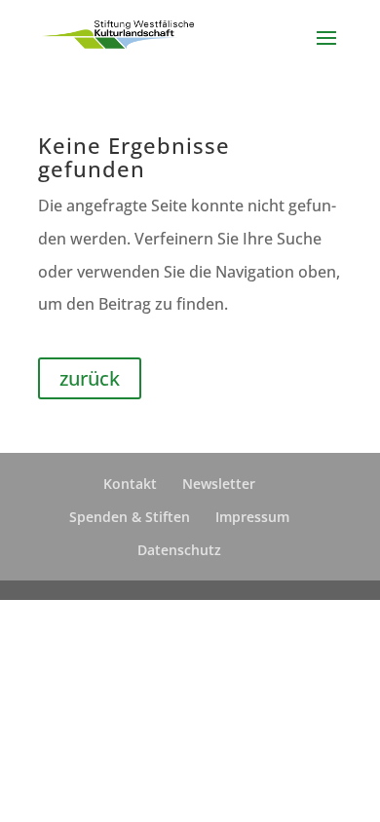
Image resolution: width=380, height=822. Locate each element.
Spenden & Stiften (129, 516)
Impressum (252, 516)
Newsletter (218, 483)
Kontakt (130, 483)
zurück (89, 378)
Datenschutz (179, 550)
